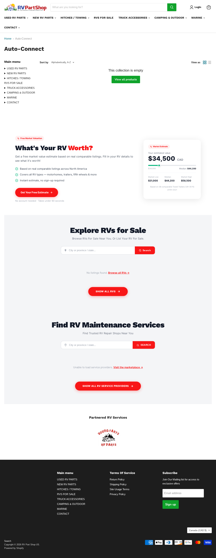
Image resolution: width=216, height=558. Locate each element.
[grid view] (204, 62)
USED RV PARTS (15, 17)
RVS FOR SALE (103, 17)
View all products (126, 79)
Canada (198, 530)
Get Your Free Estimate (35, 192)
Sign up (170, 504)
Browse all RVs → (118, 272)
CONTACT (11, 27)
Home (7, 38)
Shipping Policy (118, 484)
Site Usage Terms (119, 489)
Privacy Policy (118, 494)
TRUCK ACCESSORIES (133, 17)
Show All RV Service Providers (106, 385)
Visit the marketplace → (128, 367)
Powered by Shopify (14, 548)
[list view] (209, 62)
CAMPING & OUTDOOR (169, 17)
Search (145, 345)
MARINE (197, 17)
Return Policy (117, 479)
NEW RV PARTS (43, 17)
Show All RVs (106, 291)
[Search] (171, 7)
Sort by (44, 62)
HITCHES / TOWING (74, 17)
